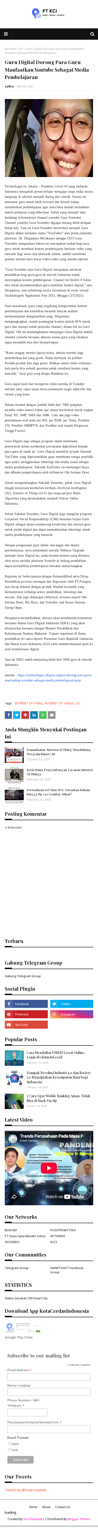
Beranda (10, 49)
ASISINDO (12, 1242)
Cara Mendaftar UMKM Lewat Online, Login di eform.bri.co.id (56, 1055)
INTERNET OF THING (29, 703)
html (15, 1444)
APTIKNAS (57, 1236)
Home (33, 1507)
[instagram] (71, 1014)
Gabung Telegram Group (23, 976)
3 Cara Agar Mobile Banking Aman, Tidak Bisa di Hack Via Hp (58, 1098)
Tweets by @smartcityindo (25, 1490)
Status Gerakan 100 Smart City (26, 1298)
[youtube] (26, 1025)
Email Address (19, 1370)
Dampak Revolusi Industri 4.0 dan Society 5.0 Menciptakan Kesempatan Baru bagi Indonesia (59, 1077)
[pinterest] (26, 1014)
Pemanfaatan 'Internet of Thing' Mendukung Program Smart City (59, 752)
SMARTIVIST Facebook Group (66, 1270)
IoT (21, 49)
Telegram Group (17, 1268)
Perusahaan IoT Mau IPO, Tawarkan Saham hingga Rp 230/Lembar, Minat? (58, 792)
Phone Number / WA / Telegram (23, 1403)
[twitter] (71, 1004)
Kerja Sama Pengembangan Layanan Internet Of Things (60, 772)
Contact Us (62, 1507)
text (15, 1450)
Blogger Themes (79, 1519)
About (46, 1507)
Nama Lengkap (18, 1385)
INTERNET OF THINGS (59, 703)
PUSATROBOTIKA (63, 1230)
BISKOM (11, 1230)
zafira (9, 86)
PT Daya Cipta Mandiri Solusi (25, 1236)
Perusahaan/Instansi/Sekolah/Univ (34, 1422)
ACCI (53, 1242)
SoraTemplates (33, 1519)
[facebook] (26, 1004)
